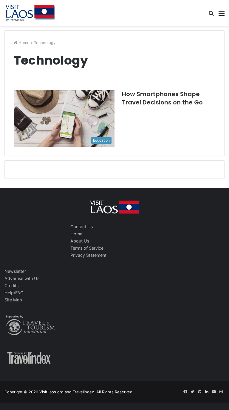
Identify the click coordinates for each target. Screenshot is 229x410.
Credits (11, 285)
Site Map (13, 299)
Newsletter (15, 271)
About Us (79, 240)
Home (23, 42)
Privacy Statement (88, 255)
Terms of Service (86, 248)
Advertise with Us (21, 278)
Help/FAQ (14, 292)
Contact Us (81, 226)
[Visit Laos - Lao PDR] (29, 13)
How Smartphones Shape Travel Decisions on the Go (162, 98)
